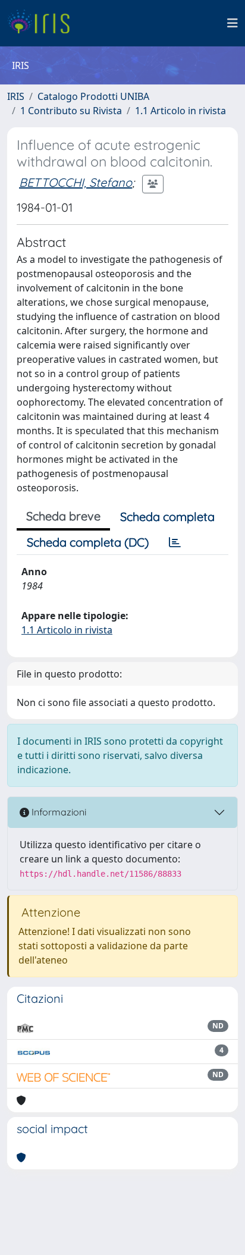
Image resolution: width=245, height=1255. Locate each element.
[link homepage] (43, 23)
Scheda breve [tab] (63, 516)
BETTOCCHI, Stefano (75, 182)
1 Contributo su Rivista (71, 110)
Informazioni (57, 812)
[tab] (175, 542)
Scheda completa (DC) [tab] (88, 542)
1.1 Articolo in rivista (180, 110)
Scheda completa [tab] (167, 516)
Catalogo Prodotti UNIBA (93, 96)
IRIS (15, 96)
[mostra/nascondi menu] (232, 23)
